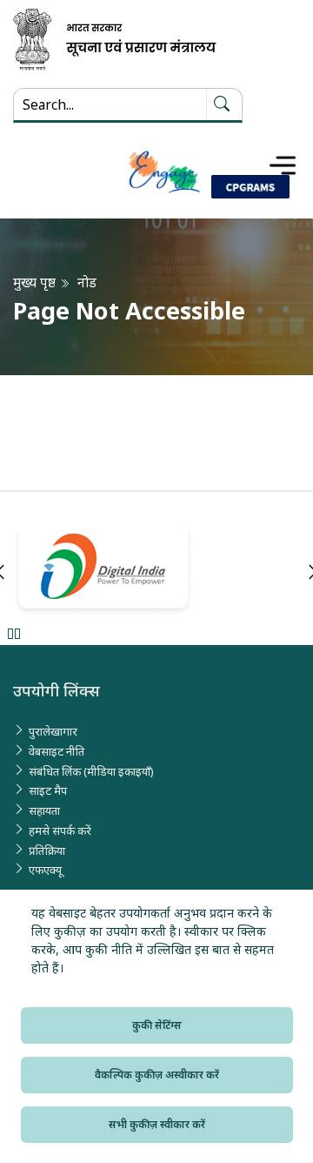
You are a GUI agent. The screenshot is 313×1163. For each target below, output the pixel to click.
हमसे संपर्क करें (60, 830)
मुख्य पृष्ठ (34, 282)
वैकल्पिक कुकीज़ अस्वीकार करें (157, 1074)
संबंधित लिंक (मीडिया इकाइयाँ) (91, 771)
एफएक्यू (45, 869)
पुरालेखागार (53, 731)
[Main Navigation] (283, 165)
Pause (13, 633)
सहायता (44, 810)
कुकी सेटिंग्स (157, 1025)
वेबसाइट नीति (56, 751)
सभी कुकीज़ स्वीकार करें (157, 1124)
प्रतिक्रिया (47, 850)
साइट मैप (48, 790)
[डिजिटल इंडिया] (156, 568)
